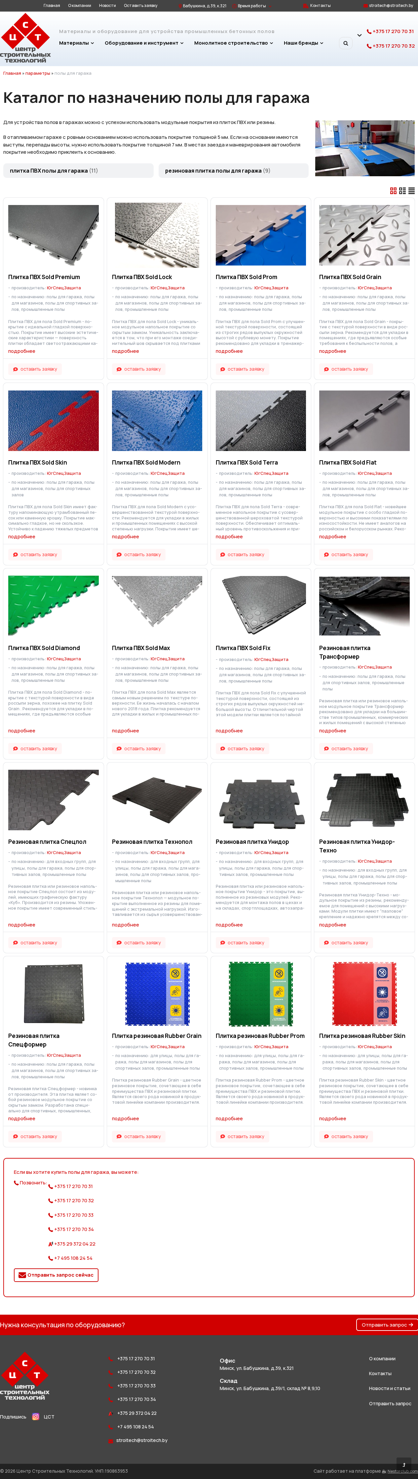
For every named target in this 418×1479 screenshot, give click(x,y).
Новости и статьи (389, 1388)
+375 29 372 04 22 (74, 1243)
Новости (107, 5)
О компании (79, 5)
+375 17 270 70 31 (393, 31)
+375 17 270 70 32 (393, 45)
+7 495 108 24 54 (73, 1257)
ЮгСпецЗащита (64, 288)
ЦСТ (49, 1417)
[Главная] (25, 60)
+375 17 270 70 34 (73, 1229)
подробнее (21, 351)
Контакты (320, 5)
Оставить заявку (141, 5)
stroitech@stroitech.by (391, 5)
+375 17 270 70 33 (73, 1215)
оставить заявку (38, 369)
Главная (52, 5)
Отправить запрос (384, 1324)
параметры (37, 73)
